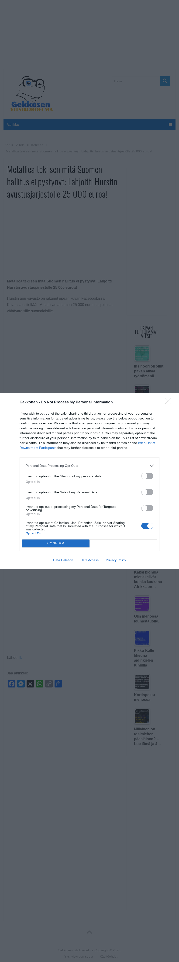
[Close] (169, 402)
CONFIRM (56, 543)
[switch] (147, 476)
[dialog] (89, 481)
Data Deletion (63, 560)
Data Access (89, 560)
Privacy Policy (116, 560)
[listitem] (89, 465)
